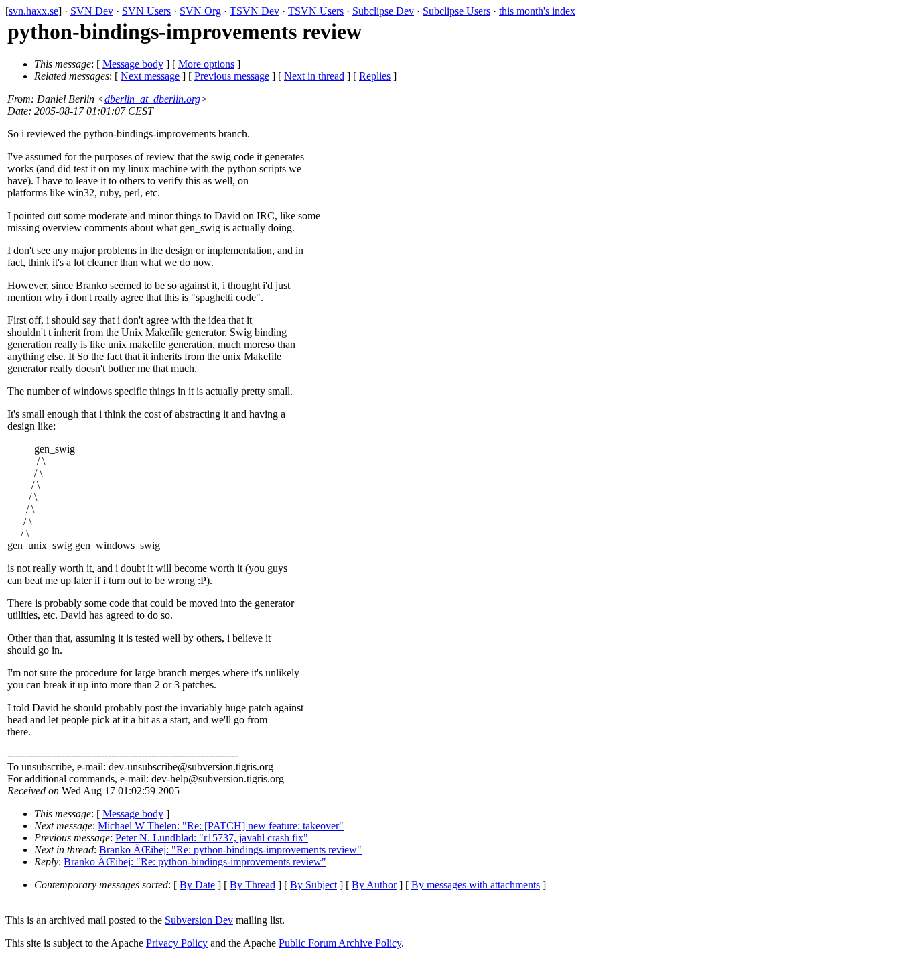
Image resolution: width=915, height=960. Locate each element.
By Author (374, 884)
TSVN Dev (254, 11)
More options (206, 64)
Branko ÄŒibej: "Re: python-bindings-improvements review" (230, 849)
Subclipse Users (456, 11)
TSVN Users (316, 11)
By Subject (313, 884)
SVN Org (200, 11)
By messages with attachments (475, 884)
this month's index (537, 11)
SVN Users (146, 11)
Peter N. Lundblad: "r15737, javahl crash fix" (211, 837)
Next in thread (314, 76)
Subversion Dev (199, 920)
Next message (150, 76)
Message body (132, 64)
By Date (197, 884)
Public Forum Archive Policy (340, 943)
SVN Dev (91, 11)
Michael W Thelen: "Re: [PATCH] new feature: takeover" (221, 825)
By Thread (252, 884)
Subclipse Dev (383, 11)
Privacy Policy (177, 943)
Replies (375, 76)
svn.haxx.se (33, 11)
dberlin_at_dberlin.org (152, 99)
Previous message (231, 76)
